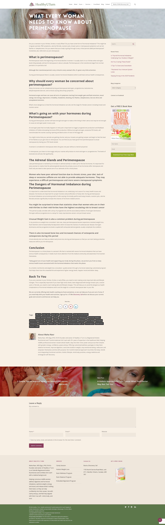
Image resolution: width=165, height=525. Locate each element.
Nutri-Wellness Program (64, 473)
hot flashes (48, 320)
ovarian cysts (52, 323)
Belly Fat (38, 314)
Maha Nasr (34, 33)
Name (31, 431)
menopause (82, 320)
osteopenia (99, 320)
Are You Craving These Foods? (120, 62)
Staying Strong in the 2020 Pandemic (122, 76)
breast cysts (55, 314)
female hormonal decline (80, 314)
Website (104, 431)
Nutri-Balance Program (64, 477)
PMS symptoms (62, 323)
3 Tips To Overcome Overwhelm (121, 66)
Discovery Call (78, 294)
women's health (34, 326)
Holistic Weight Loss (62, 469)
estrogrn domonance (66, 314)
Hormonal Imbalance (60, 33)
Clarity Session (61, 465)
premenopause (89, 323)
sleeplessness (99, 323)
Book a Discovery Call (90, 465)
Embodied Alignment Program (66, 481)
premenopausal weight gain (76, 323)
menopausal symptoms (70, 320)
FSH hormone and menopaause (78, 317)
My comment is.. (34, 406)
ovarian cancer (43, 323)
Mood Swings (90, 320)
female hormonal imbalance (44, 317)
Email (67, 431)
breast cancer (46, 314)
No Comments (129, 26)
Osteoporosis (33, 323)
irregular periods (57, 320)
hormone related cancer (37, 320)
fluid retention (63, 317)
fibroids (55, 317)
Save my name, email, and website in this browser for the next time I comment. (56, 440)
